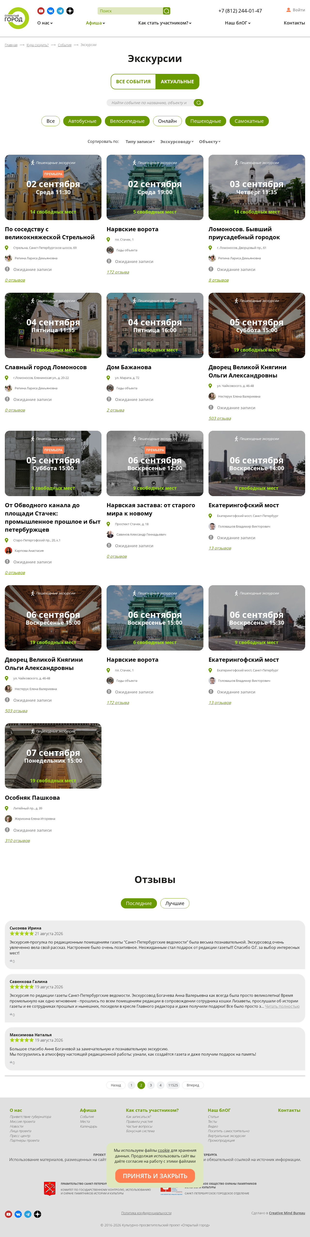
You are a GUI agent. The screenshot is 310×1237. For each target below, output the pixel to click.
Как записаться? (138, 1116)
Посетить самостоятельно (228, 1131)
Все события (133, 81)
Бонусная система (140, 1131)
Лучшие (174, 903)
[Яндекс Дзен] (70, 11)
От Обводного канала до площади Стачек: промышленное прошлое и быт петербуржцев (53, 517)
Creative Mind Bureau (287, 1213)
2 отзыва (115, 410)
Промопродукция (221, 1140)
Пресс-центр (20, 1135)
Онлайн (167, 121)
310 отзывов (17, 840)
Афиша (94, 23)
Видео (213, 1126)
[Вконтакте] (50, 11)
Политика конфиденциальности (146, 1213)
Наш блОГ (236, 23)
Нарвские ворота (133, 229)
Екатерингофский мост (244, 505)
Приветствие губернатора (30, 1116)
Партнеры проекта (24, 1140)
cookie (164, 1150)
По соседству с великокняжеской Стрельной (50, 233)
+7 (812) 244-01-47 (240, 10)
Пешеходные (205, 121)
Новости (16, 1126)
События (86, 1116)
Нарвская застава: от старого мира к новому (151, 509)
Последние (139, 903)
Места (85, 1121)
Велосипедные (127, 121)
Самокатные (249, 121)
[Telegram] (60, 11)
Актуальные (177, 81)
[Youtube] (41, 11)
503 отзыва (220, 418)
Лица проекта (20, 1131)
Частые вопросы (139, 1126)
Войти (299, 10)
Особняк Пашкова (32, 797)
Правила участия (139, 1121)
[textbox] (141, 141)
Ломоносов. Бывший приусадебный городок (244, 233)
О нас (44, 23)
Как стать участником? (163, 23)
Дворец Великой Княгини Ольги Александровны (248, 371)
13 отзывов (220, 548)
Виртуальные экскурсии (226, 1135)
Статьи (213, 1116)
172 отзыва (118, 272)
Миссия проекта (22, 1121)
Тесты (212, 1121)
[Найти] (166, 11)
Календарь (88, 1126)
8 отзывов (219, 280)
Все (50, 121)
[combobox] (141, 141)
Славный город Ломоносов (46, 367)
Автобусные (82, 121)
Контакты (294, 23)
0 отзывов (15, 280)
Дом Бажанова (129, 367)
